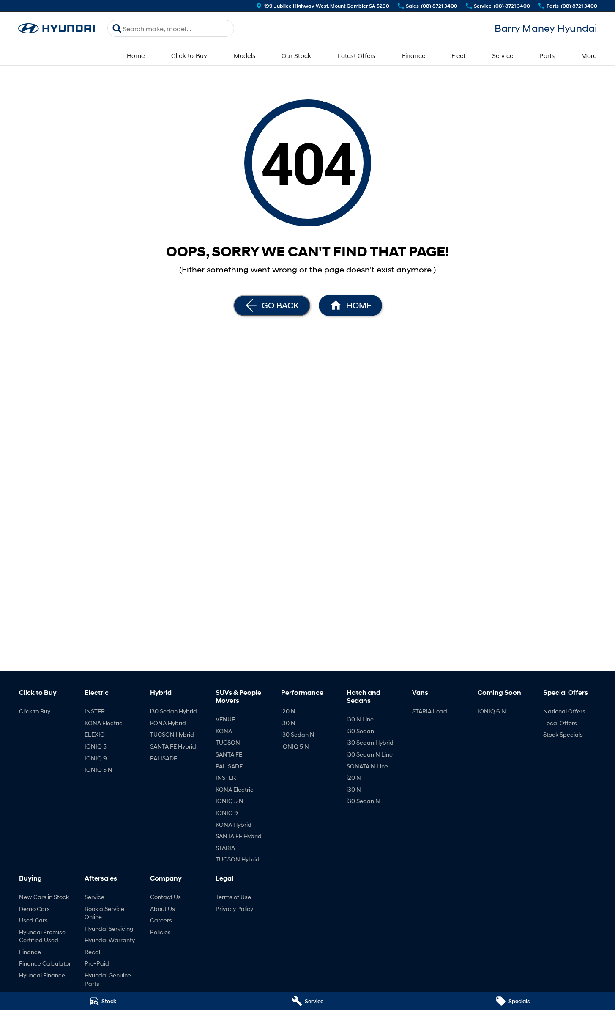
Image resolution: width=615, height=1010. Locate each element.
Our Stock (296, 55)
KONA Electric (104, 723)
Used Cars (33, 920)
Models (245, 55)
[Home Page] (56, 28)
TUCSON (228, 742)
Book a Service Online (104, 913)
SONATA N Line (367, 766)
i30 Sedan (360, 731)
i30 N (288, 723)
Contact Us (165, 896)
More (589, 55)
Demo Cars (34, 908)
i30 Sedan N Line (370, 754)
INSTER (95, 711)
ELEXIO (95, 734)
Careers (161, 920)
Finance (414, 55)
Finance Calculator (45, 963)
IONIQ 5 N (98, 769)
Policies (160, 932)
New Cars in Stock (44, 896)
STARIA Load (429, 711)
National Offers (564, 711)
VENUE (225, 719)
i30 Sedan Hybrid (173, 711)
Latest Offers (356, 55)
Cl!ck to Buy (189, 55)
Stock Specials (563, 734)
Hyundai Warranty (110, 940)
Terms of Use (233, 896)
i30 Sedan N (297, 734)
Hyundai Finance (42, 975)
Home (136, 55)
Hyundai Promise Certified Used (42, 936)
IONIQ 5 (96, 746)
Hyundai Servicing (109, 928)
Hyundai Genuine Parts (108, 979)
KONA (224, 731)
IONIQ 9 (96, 758)
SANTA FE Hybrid (173, 746)
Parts (547, 55)
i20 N (288, 711)
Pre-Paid (97, 963)
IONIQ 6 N (492, 711)
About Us (162, 908)
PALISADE (163, 758)
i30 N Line (360, 719)
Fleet (458, 55)
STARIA (225, 847)
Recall (93, 951)
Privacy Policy (234, 908)
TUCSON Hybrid (172, 734)
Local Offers (560, 723)
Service (503, 55)
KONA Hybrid (168, 723)
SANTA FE (229, 754)
